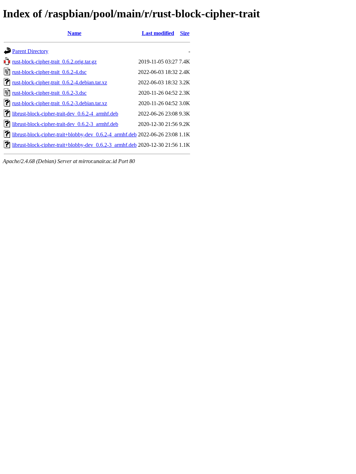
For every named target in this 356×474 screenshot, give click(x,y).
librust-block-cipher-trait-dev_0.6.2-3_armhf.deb (65, 124)
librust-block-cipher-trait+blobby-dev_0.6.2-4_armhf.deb (74, 134)
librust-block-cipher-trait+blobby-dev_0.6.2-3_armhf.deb (74, 145)
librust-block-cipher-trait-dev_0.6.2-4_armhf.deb (65, 114)
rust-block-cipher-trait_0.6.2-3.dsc (49, 93)
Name (74, 33)
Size (184, 33)
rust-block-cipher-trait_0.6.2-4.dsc (49, 72)
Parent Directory (30, 51)
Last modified (158, 33)
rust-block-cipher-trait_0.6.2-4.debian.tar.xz (59, 82)
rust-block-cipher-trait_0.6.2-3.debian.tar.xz (59, 103)
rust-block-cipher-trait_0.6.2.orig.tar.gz (54, 62)
